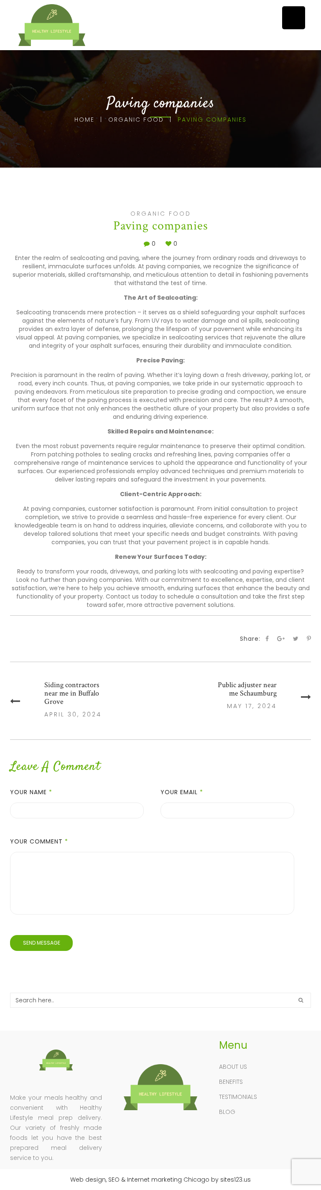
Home (84, 119)
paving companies (173, 266)
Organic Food (136, 119)
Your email (181, 792)
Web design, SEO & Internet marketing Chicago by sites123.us (160, 1179)
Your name (31, 792)
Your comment (39, 841)
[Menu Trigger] (293, 17)
